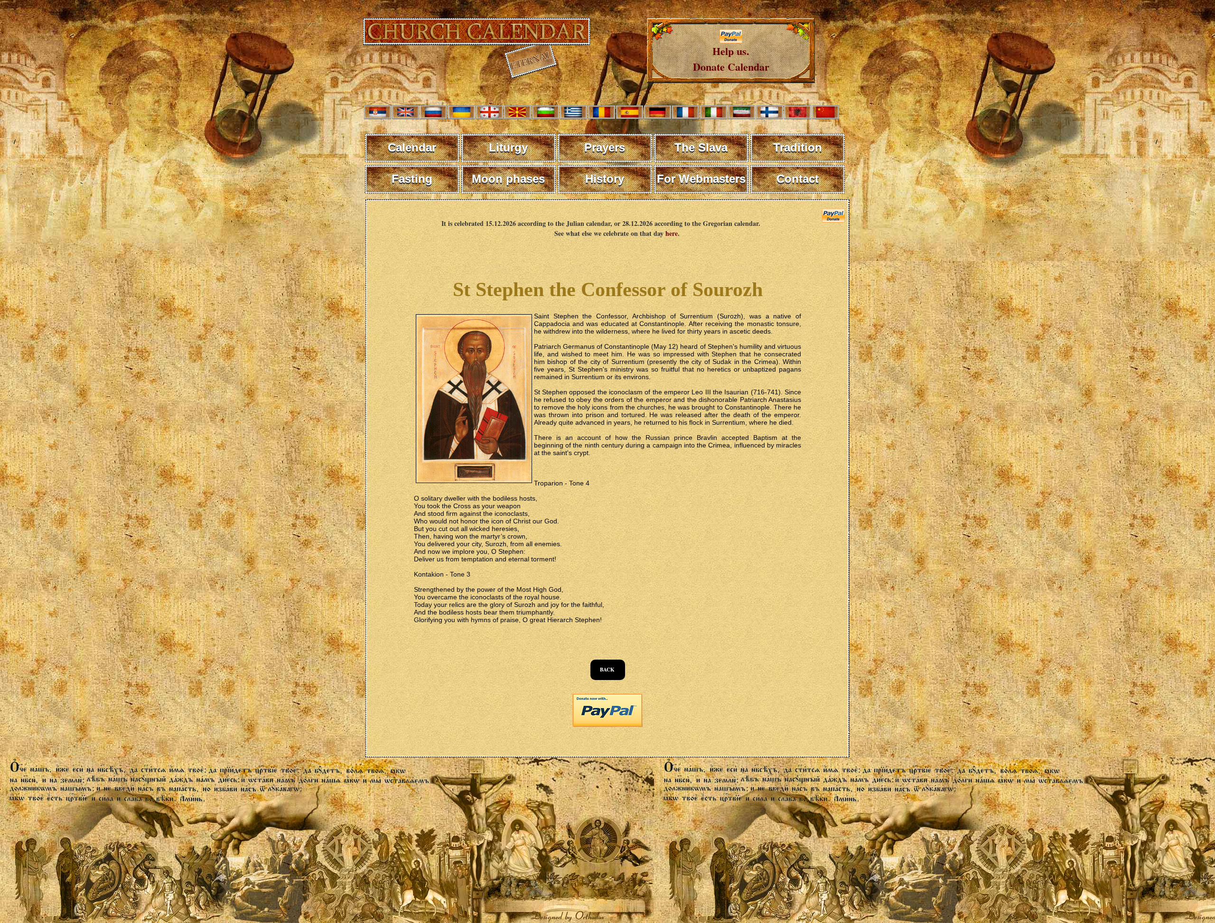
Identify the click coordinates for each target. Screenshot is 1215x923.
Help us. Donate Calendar (731, 59)
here (671, 233)
